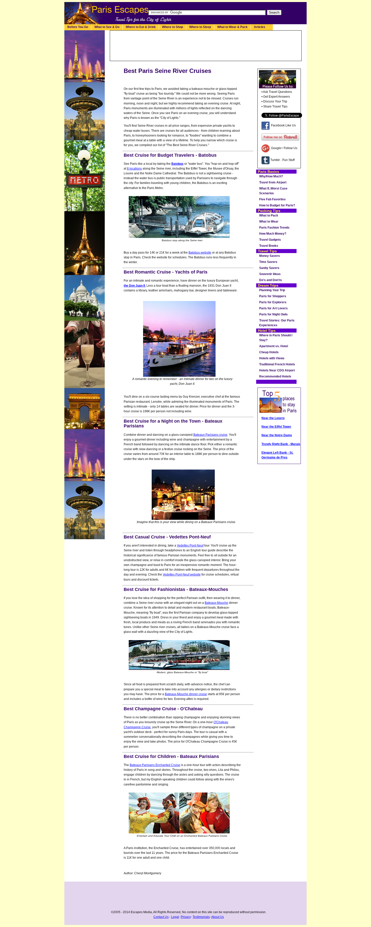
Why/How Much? (271, 176)
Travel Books (268, 246)
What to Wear (268, 221)
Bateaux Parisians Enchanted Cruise (155, 765)
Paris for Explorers (272, 302)
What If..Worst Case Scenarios (273, 191)
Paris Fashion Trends (274, 227)
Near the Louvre (273, 418)
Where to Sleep (200, 27)
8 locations (134, 168)
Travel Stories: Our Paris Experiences (277, 323)
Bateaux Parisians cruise (210, 435)
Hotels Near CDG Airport (277, 370)
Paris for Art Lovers (273, 308)
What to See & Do (106, 27)
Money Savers (269, 256)
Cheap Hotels (269, 352)
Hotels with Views (271, 358)
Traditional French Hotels (277, 364)
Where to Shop (172, 27)
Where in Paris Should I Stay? (275, 338)
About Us (217, 917)
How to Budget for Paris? (277, 205)
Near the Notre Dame (276, 435)
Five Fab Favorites (272, 199)
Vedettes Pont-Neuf (190, 545)
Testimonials (201, 917)
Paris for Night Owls (273, 314)
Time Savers (268, 262)
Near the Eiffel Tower (276, 426)
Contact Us (161, 917)
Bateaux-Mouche (216, 603)
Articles (262, 27)
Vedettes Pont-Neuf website (182, 574)
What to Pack (268, 215)
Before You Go (77, 27)
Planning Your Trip (272, 290)
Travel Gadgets (270, 239)
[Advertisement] (206, 45)
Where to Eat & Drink (141, 27)
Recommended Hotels (275, 376)
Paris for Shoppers (272, 296)
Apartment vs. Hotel (273, 346)
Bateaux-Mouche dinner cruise (186, 694)
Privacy (186, 917)
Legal (175, 917)
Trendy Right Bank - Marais (280, 444)
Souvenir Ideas (270, 274)
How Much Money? (272, 233)
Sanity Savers (269, 268)
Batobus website (200, 252)
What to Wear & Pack (232, 27)
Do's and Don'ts (270, 280)
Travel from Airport (272, 182)
